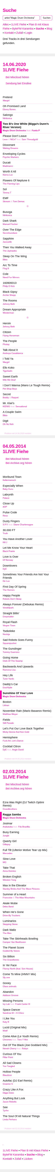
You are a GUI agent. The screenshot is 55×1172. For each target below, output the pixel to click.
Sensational (21, 406)
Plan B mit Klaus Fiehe (34, 1150)
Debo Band (8, 906)
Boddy (6, 397)
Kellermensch (9, 480)
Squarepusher (9, 643)
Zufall (19, 32)
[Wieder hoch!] (3, 1143)
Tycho (6, 1110)
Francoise (7, 897)
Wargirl (6, 100)
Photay (6, 344)
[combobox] (21, 17)
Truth (5, 533)
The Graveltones (11, 960)
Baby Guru (8, 489)
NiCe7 (13, 139)
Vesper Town (9, 625)
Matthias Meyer (10, 714)
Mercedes (7, 853)
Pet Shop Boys (10, 389)
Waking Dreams (10, 148)
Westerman (8, 313)
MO (4, 862)
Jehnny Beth (9, 304)
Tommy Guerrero (11, 652)
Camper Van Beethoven (14, 942)
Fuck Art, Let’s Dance (13, 741)
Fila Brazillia (24, 827)
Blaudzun (7, 1075)
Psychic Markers (11, 157)
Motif (5, 1031)
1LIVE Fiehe (18, 24)
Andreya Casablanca (13, 353)
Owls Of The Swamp (13, 661)
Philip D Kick (9, 286)
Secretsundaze (10, 233)
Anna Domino (9, 871)
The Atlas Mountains (25, 897)
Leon (5, 139)
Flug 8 (6, 268)
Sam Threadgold (30, 139)
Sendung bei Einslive (18, 83)
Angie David (18, 750)
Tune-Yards (8, 679)
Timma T (7, 193)
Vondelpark (8, 608)
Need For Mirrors (11, 277)
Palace (6, 498)
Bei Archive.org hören (18, 463)
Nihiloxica (7, 118)
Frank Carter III (22, 1004)
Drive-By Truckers (11, 915)
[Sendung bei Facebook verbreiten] (27, 90)
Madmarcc (8, 166)
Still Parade (8, 723)
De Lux (6, 581)
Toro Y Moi (22, 1039)
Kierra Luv (8, 175)
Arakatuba (8, 827)
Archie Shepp (9, 295)
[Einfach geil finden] (11, 90)
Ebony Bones (9, 109)
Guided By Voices (11, 951)
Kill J (5, 542)
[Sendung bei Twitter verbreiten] (44, 90)
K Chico (20, 1013)
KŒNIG (6, 406)
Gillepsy (6, 844)
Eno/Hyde (7, 687)
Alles (6, 24)
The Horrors (9, 590)
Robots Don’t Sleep (12, 599)
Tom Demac (19, 201)
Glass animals (9, 986)
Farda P (36, 130)
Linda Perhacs (10, 1119)
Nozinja (6, 634)
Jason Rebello (9, 1102)
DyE (5, 569)
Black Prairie (9, 551)
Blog (49, 28)
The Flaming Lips (11, 184)
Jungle (6, 836)
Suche (9, 10)
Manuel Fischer (10, 224)
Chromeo (7, 1039)
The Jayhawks (10, 251)
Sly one (6, 977)
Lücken (28, 1158)
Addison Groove (10, 995)
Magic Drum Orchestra (14, 130)
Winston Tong (9, 880)
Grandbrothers (10, 809)
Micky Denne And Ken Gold (16, 732)
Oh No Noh (8, 424)
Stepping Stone (10, 924)
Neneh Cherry (9, 1048)
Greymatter (8, 616)
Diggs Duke (8, 1093)
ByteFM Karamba (22, 28)
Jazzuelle (7, 242)
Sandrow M (8, 1013)
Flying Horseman (11, 335)
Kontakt (9, 32)
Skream (6, 201)
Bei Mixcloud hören (17, 77)
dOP (5, 507)
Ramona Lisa (9, 670)
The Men (7, 933)
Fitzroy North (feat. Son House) (18, 969)
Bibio (5, 259)
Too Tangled (9, 1066)
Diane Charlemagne (23, 524)
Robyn (25, 1048)
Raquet (14, 397)
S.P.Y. (5, 524)
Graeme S (8, 1084)
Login (28, 32)
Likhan (6, 705)
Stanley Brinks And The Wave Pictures (21, 889)
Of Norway (8, 560)
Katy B (6, 1022)
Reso (5, 516)
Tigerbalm (7, 371)
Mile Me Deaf (9, 380)
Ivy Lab (6, 1004)
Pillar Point (8, 1057)
